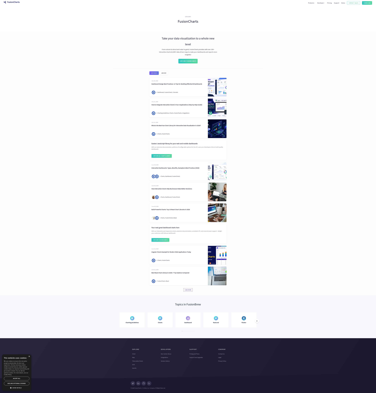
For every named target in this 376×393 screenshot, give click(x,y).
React (175, 218)
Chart (133, 354)
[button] (257, 321)
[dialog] (16, 372)
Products (311, 3)
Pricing (329, 3)
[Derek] (153, 218)
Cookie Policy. (8, 374)
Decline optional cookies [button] (17, 383)
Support (336, 3)
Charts (171, 113)
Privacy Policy (222, 361)
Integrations (185, 113)
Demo (343, 3)
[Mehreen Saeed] (153, 197)
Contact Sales (353, 3)
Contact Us (221, 354)
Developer (320, 3)
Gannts (134, 368)
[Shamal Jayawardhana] (153, 92)
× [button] (29, 356)
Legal (219, 357)
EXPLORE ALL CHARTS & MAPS (161, 156)
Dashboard (160, 92)
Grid (133, 364)
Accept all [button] (16, 378)
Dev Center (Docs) (166, 354)
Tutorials (175, 92)
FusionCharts (168, 92)
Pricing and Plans (194, 354)
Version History (165, 361)
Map (133, 357)
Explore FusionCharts (188, 61)
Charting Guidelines (163, 113)
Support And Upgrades (196, 357)
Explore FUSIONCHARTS (160, 240)
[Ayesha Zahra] (153, 176)
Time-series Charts (137, 361)
